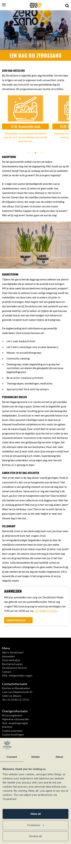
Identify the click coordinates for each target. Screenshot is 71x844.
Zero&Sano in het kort (14, 667)
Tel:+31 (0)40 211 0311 (15, 699)
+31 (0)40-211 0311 (46, 610)
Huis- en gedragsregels (15, 723)
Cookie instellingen (13, 734)
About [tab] (59, 756)
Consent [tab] (12, 756)
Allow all (35, 813)
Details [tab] (35, 756)
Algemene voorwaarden (15, 719)
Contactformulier (16, 620)
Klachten (7, 726)
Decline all (35, 836)
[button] (27, 152)
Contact (6, 671)
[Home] (35, 5)
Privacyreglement (12, 715)
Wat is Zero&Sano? (13, 652)
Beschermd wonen (12, 664)
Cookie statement (12, 730)
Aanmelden (8, 656)
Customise (33, 825)
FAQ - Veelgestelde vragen (17, 675)
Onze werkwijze (11, 660)
